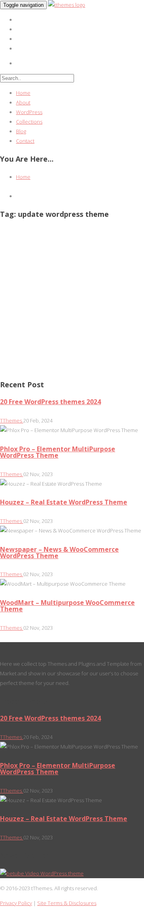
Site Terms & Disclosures (66, 903)
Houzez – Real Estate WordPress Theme (63, 502)
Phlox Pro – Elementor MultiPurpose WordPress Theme (57, 452)
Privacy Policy (16, 903)
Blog (21, 131)
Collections (29, 121)
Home (23, 92)
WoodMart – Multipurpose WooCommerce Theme (67, 605)
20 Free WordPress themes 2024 (50, 401)
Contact (25, 140)
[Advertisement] (72, 299)
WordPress (29, 112)
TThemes (11, 420)
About (23, 102)
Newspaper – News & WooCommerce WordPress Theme (59, 552)
